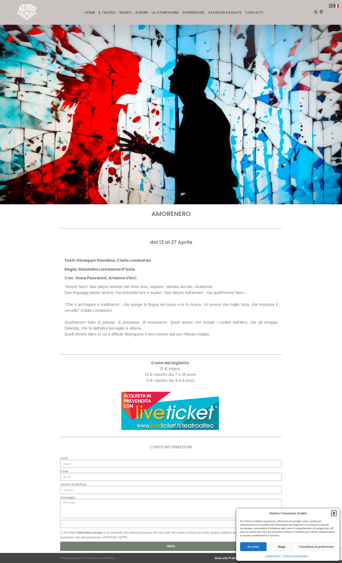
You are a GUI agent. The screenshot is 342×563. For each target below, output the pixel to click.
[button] (334, 513)
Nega (281, 547)
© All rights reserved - (72, 558)
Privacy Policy (91, 558)
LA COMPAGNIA (165, 12)
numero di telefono (73, 484)
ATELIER (141, 12)
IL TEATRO (107, 12)
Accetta (253, 547)
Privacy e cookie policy (296, 555)
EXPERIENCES (193, 12)
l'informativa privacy (89, 532)
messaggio (68, 497)
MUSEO (125, 12)
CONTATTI (254, 12)
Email (64, 471)
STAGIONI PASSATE (224, 12)
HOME (90, 12)
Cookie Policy (273, 555)
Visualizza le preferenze (316, 547)
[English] (331, 5)
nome (64, 458)
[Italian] (336, 5)
